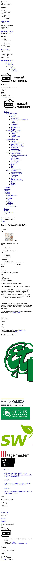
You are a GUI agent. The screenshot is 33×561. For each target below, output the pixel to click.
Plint (12, 138)
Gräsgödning (14, 175)
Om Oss (13, 69)
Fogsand (13, 183)
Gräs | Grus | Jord (12, 163)
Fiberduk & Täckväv (16, 173)
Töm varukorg (4, 87)
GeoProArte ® (15, 118)
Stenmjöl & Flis (15, 158)
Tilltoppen (2, 526)
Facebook (3, 518)
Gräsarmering (14, 124)
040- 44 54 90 (9, 60)
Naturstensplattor (15, 127)
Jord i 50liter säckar (16, 169)
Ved (12, 186)
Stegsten (13, 129)
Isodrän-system (15, 149)
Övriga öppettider (5, 21)
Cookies (15, 493)
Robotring (13, 181)
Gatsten (13, 121)
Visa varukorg (10, 97)
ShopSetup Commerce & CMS (19, 543)
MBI (8, 200)
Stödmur (13, 133)
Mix (16, 331)
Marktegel (13, 126)
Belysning (13, 184)
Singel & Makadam (16, 153)
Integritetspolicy (8, 493)
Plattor (12, 116)
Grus (12, 166)
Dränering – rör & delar (17, 142)
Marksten (13, 115)
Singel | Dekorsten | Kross (14, 152)
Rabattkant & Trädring (17, 180)
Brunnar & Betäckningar (17, 146)
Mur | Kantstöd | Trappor (14, 130)
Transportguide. (16, 312)
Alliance (9, 198)
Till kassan (3, 97)
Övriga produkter (12, 170)
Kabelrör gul (14, 147)
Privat (5, 63)
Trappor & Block (15, 136)
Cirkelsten (13, 122)
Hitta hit (3, 31)
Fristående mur (15, 132)
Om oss (6, 491)
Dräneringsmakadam (16, 150)
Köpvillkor (29, 491)
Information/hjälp (5, 250)
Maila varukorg (13, 87)
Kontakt (13, 67)
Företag (10, 63)
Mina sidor (10, 64)
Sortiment (6, 112)
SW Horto (10, 203)
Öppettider (7, 192)
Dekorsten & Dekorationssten (19, 155)
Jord (12, 167)
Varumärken (7, 193)
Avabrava (13, 542)
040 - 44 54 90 (9, 31)
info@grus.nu (4, 512)
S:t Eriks (9, 201)
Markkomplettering (12, 139)
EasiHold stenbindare (16, 172)
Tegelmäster (10, 204)
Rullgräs (13, 164)
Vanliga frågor (14, 71)
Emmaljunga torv (12, 195)
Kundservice (7, 488)
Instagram (3, 521)
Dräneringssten (15, 161)
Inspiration (7, 187)
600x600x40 (22, 330)
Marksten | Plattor (12, 113)
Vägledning (7, 189)
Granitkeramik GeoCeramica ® (19, 119)
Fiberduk (13, 141)
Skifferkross (14, 156)
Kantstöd (13, 135)
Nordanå (9, 196)
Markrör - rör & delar (16, 144)
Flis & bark (14, 176)
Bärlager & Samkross (16, 159)
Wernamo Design (12, 206)
